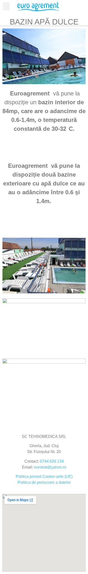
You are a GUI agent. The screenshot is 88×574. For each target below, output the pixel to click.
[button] (6, 6)
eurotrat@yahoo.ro (50, 467)
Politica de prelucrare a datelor (44, 482)
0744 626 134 (52, 461)
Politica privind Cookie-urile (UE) (44, 476)
